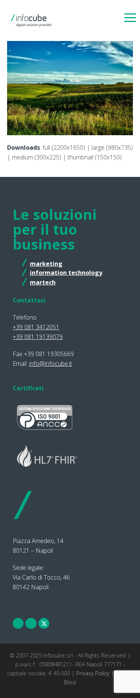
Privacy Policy (92, 673)
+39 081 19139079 (38, 337)
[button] (130, 17)
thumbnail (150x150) (95, 157)
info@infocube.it (50, 363)
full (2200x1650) (64, 147)
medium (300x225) (36, 157)
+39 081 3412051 (36, 327)
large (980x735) (112, 147)
